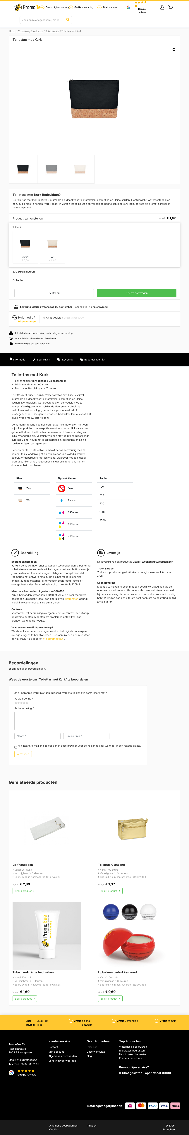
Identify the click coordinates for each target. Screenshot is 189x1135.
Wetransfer (71, 598)
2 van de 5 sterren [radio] (17, 703)
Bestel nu (54, 293)
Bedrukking (43, 359)
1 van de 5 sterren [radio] (15, 703)
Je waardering (23, 698)
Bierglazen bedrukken (132, 1050)
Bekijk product (23, 890)
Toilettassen (52, 31)
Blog (89, 1056)
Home (12, 31)
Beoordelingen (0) (95, 359)
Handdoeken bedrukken (133, 1054)
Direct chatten (27, 321)
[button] (174, 50)
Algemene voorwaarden (63, 1056)
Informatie (19, 359)
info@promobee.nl (53, 638)
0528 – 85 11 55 (29, 1064)
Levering (67, 359)
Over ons (92, 1047)
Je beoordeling (24, 708)
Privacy (92, 1125)
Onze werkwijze (96, 1051)
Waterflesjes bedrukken (133, 1046)
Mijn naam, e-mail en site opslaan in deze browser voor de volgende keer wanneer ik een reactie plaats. (79, 745)
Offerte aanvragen (137, 293)
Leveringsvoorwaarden (62, 1060)
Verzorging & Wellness (30, 31)
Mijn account (56, 1051)
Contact (53, 1047)
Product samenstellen (164, 359)
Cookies (54, 1129)
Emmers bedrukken (130, 1058)
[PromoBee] (28, 7)
